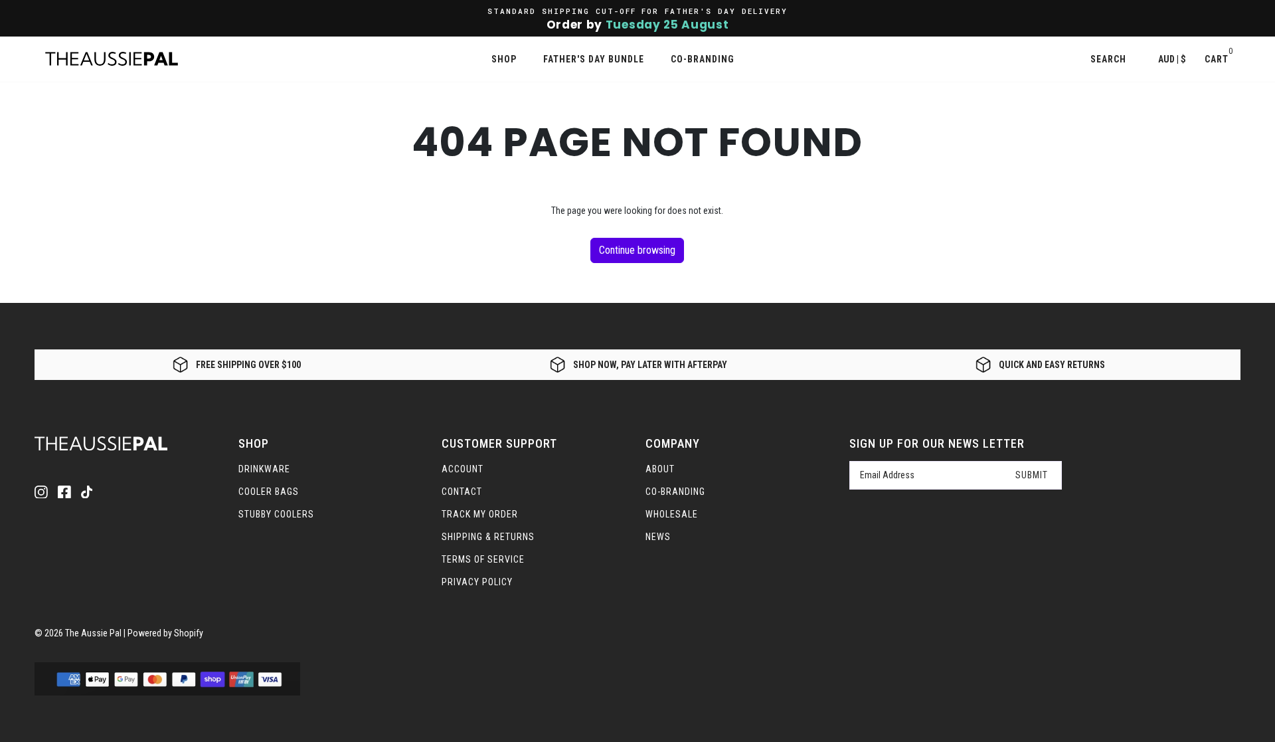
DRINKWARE (264, 469)
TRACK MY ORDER (480, 514)
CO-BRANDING (675, 491)
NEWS (658, 536)
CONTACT (462, 491)
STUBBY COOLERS (276, 514)
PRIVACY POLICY (477, 582)
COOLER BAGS (268, 491)
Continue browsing (637, 250)
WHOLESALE (671, 514)
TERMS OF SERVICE (483, 559)
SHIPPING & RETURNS (488, 536)
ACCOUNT (462, 469)
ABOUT (660, 469)
